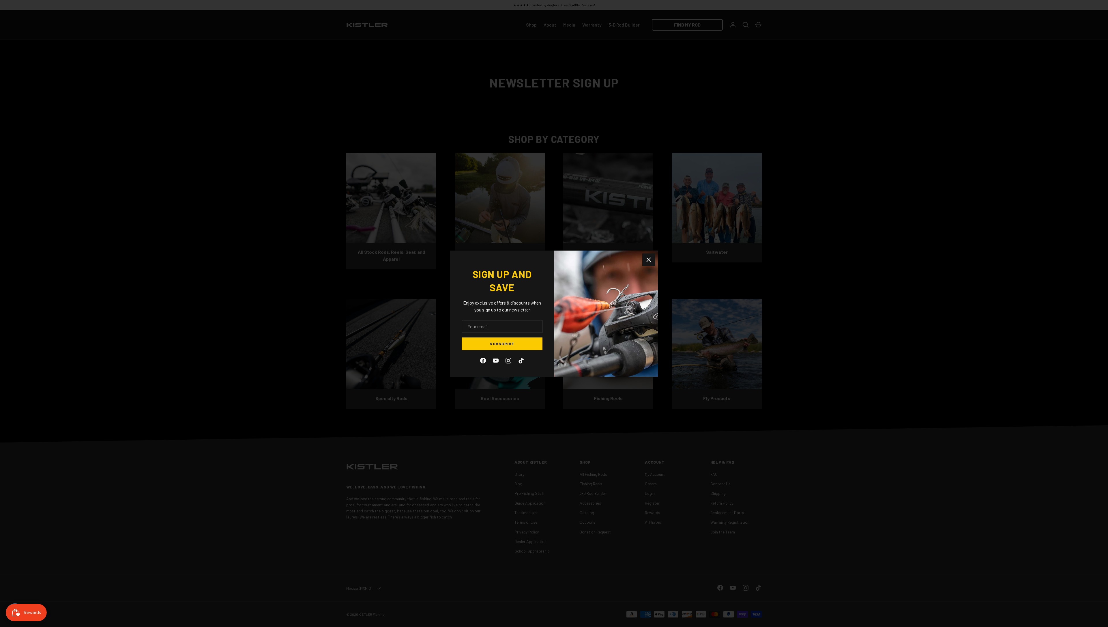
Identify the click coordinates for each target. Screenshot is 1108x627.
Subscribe (502, 343)
